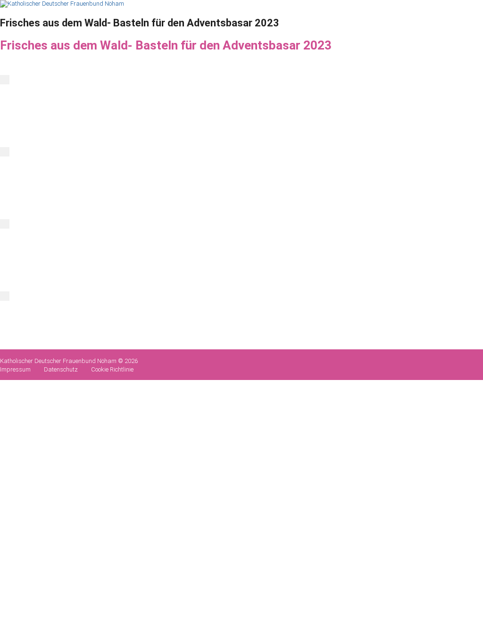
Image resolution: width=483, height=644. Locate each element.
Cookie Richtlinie (112, 369)
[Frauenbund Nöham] (62, 3)
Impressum (15, 369)
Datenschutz (61, 369)
